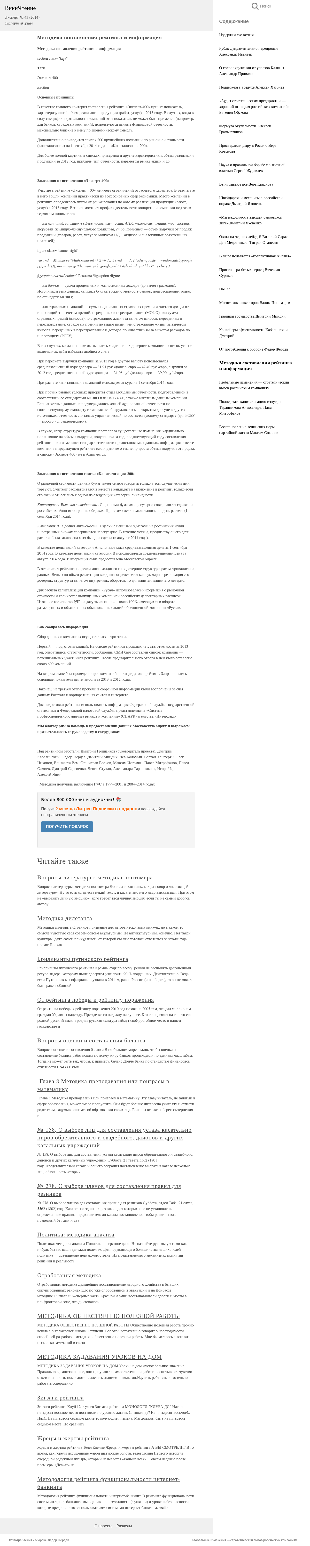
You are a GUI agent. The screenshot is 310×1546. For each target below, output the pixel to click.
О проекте (103, 1526)
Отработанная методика (69, 1275)
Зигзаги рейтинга (60, 1397)
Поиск (261, 6)
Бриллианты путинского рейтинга (82, 959)
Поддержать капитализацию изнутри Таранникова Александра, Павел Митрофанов (250, 407)
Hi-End (225, 288)
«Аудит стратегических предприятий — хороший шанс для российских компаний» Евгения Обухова (254, 106)
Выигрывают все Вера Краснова (246, 184)
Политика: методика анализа (76, 1234)
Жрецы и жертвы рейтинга (73, 1438)
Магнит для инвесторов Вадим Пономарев (254, 302)
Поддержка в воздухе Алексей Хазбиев (251, 87)
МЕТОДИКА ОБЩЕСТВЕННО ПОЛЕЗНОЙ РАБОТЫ (108, 1316)
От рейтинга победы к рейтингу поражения (95, 999)
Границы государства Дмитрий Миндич (252, 316)
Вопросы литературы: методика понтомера (95, 877)
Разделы (124, 1526)
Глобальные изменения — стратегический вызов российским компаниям (244, 1540)
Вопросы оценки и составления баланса (91, 1040)
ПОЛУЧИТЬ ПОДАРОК (67, 827)
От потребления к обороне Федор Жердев (253, 349)
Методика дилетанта (64, 918)
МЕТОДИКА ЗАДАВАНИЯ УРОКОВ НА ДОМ (99, 1356)
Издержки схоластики (237, 34)
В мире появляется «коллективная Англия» (255, 255)
